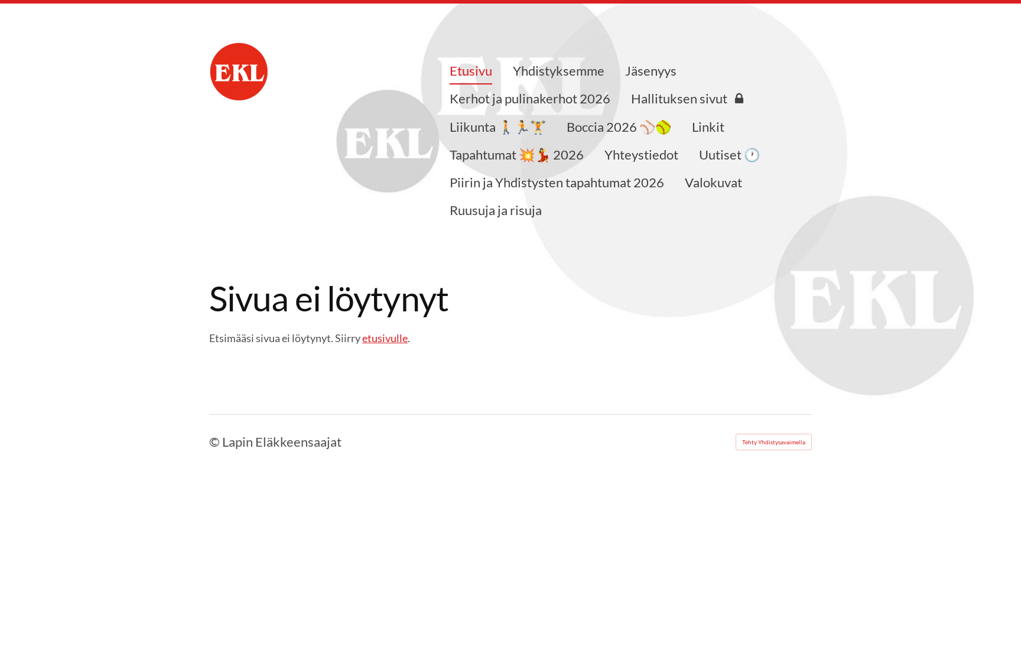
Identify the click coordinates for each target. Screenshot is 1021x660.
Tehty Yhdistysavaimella (773, 442)
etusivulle (385, 337)
